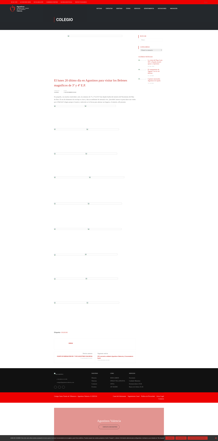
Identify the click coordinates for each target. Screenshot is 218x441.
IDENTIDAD (119, 8)
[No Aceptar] (216, 438)
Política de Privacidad (148, 396)
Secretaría (132, 378)
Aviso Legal (160, 396)
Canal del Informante (119, 396)
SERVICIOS (137, 8)
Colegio (56, 92)
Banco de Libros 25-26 (136, 387)
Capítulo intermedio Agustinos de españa (154, 80)
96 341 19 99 (14, 2)
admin (71, 343)
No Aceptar (181, 438)
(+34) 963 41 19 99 (62, 379)
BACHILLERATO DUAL (66, 2)
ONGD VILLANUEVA (117, 381)
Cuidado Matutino (134, 381)
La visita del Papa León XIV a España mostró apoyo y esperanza (155, 62)
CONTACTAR (109, 8)
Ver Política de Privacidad (197, 438)
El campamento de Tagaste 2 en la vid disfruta (153, 71)
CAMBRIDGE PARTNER (52, 2)
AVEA (112, 384)
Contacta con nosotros (109, 427)
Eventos (94, 387)
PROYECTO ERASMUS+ (81, 2)
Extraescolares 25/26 (135, 384)
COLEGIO (64, 332)
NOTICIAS (99, 8)
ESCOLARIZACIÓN (38, 2)
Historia (94, 378)
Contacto (94, 384)
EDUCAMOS (114, 378)
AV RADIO (114, 387)
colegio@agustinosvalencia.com (65, 382)
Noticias (94, 381)
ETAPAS (128, 8)
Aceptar (170, 438)
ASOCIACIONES (162, 8)
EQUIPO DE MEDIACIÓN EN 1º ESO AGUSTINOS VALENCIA (74, 356)
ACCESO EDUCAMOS (25, 2)
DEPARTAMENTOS (149, 8)
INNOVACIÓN (173, 8)
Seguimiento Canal (133, 396)
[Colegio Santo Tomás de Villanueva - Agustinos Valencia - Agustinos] (25, 8)
